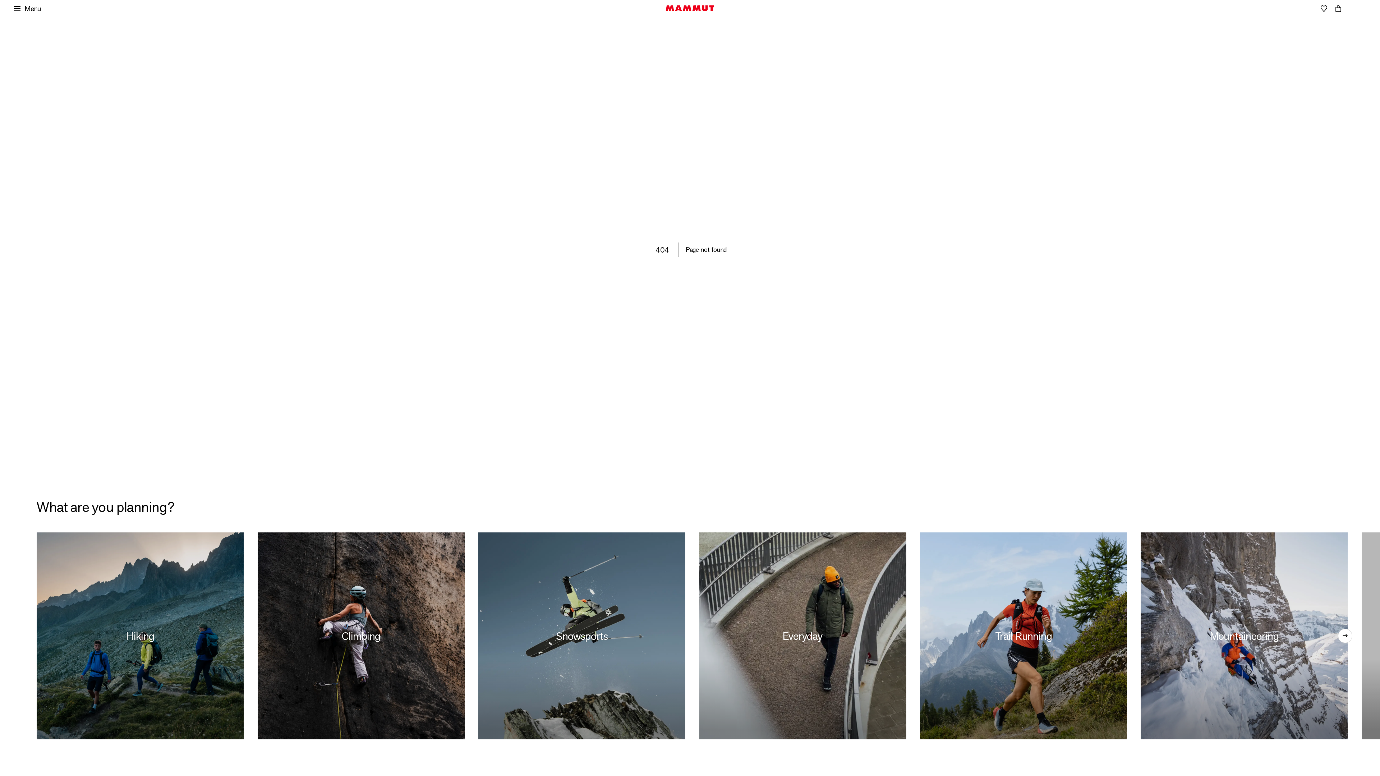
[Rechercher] (1295, 8)
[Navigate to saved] (1324, 8)
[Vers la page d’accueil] (690, 8)
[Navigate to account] (1309, 8)
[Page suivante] (1345, 636)
